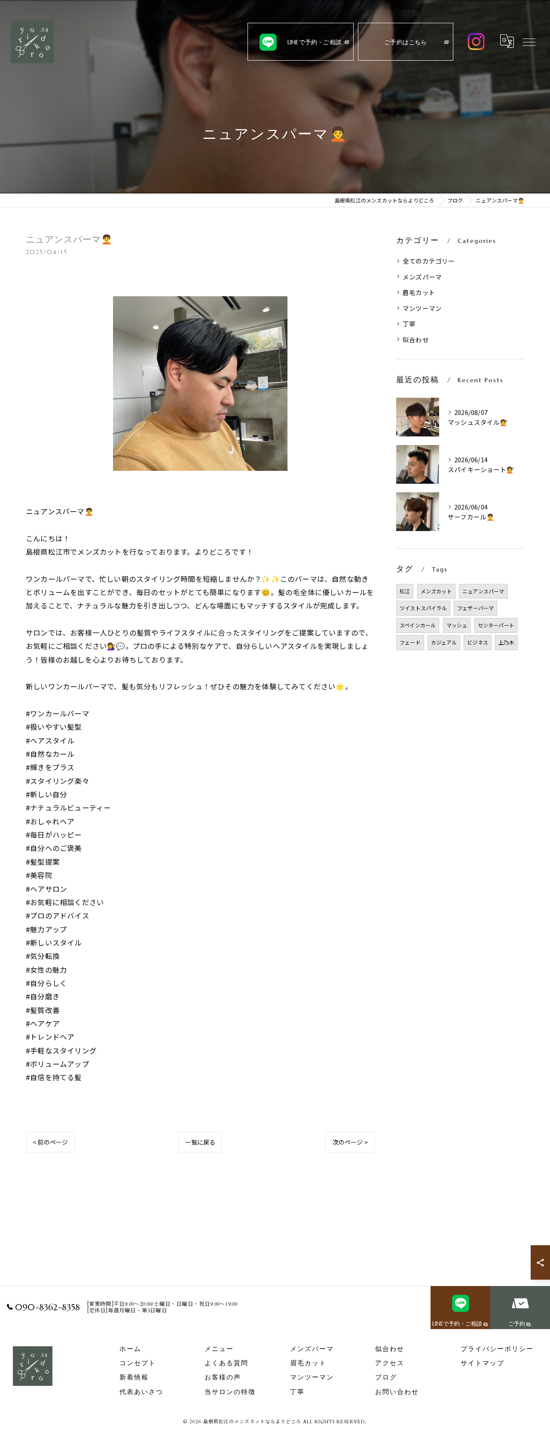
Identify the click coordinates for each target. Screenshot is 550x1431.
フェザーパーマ (475, 607)
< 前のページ (50, 1142)
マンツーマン (422, 308)
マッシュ (457, 625)
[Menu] (529, 41)
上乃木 (506, 642)
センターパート (496, 625)
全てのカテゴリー (429, 260)
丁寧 (409, 323)
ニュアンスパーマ (483, 591)
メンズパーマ (422, 276)
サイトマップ (482, 1363)
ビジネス (477, 642)
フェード (410, 642)
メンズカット (436, 591)
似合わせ (416, 339)
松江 (405, 591)
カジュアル (444, 642)
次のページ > (350, 1142)
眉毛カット (419, 292)
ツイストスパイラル (423, 607)
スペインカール (418, 625)
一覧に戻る (200, 1142)
